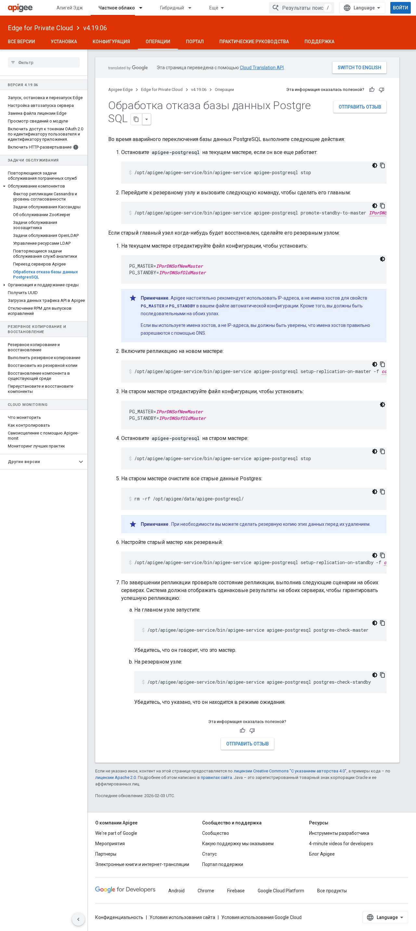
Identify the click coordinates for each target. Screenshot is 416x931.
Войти (400, 7)
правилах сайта (216, 777)
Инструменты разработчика (339, 833)
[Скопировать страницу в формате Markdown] (136, 119)
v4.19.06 (95, 28)
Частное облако (116, 7)
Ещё (213, 7)
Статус (209, 854)
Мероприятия (110, 843)
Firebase (236, 890)
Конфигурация (111, 41)
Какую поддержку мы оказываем (238, 843)
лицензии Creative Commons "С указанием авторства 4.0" (290, 771)
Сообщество (215, 833)
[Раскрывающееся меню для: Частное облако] (143, 8)
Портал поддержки (222, 864)
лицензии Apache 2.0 (115, 777)
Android (176, 890)
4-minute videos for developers (341, 843)
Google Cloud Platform (281, 890)
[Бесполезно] (381, 90)
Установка (64, 41)
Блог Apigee (322, 854)
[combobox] (301, 8)
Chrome (206, 890)
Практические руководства (254, 41)
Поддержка (319, 41)
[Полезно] (372, 90)
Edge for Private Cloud (40, 28)
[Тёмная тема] (375, 165)
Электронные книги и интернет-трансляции (142, 864)
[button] (43, 186)
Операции (158, 41)
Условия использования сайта (182, 917)
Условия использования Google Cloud (261, 917)
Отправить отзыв (360, 107)
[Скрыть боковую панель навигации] (78, 919)
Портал (195, 41)
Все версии (21, 41)
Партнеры (105, 854)
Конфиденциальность (119, 917)
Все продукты (332, 890)
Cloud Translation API (262, 67)
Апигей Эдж (70, 7)
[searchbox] (44, 62)
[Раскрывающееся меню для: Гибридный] (193, 8)
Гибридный (172, 7)
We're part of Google (116, 833)
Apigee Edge (120, 89)
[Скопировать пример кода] (382, 165)
